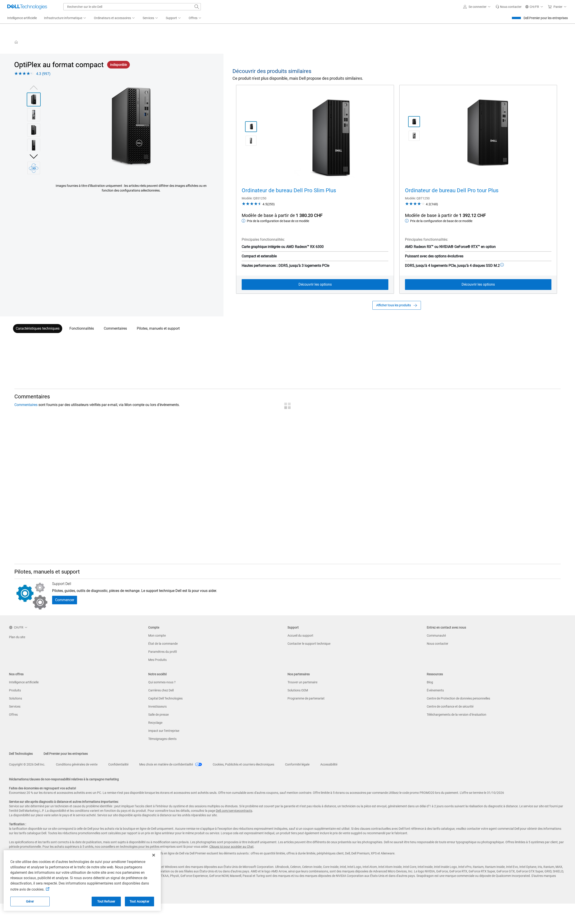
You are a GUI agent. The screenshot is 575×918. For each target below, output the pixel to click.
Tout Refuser (106, 901)
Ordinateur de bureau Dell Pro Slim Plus (289, 190)
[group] (131, 127)
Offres (13, 714)
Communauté (436, 635)
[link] (508, 6)
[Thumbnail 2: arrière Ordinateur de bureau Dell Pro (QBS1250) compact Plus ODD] (251, 141)
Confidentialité (118, 764)
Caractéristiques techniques (38, 328)
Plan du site (17, 637)
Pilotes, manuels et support (158, 328)
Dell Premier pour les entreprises (546, 18)
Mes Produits (157, 660)
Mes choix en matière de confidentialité (166, 764)
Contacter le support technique (309, 643)
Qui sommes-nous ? (162, 682)
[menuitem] (65, 18)
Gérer (30, 901)
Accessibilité (328, 764)
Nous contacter (437, 643)
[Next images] (34, 156)
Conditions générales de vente (76, 764)
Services (14, 706)
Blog (430, 682)
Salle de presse (158, 714)
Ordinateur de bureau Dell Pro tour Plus (451, 190)
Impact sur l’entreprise (163, 731)
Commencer (64, 600)
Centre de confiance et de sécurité (450, 706)
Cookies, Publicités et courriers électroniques (243, 764)
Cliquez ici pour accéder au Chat (231, 846)
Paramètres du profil (162, 651)
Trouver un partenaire (302, 682)
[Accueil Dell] (16, 42)
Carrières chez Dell (161, 690)
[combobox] (132, 6)
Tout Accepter (139, 901)
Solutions (15, 698)
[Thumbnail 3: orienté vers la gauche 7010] (33, 130)
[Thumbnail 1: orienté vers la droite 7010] (33, 99)
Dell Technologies (21, 753)
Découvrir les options (315, 284)
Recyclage (155, 722)
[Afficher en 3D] (33, 168)
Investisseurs (157, 706)
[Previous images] (34, 87)
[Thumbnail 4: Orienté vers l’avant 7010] (33, 145)
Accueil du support (300, 635)
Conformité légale (297, 764)
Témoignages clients (162, 739)
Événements (435, 690)
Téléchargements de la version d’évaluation (456, 714)
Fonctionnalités (81, 328)
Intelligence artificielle (24, 682)
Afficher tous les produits (393, 305)
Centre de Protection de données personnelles (458, 698)
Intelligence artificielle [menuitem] (22, 18)
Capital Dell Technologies (165, 698)
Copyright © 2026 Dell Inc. (27, 764)
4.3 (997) (43, 74)
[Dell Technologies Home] (27, 6)
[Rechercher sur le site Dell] (196, 6)
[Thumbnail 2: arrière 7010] (33, 114)
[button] (477, 6)
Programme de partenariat (306, 698)
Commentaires (115, 328)
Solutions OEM (298, 690)
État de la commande (163, 643)
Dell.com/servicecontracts (234, 810)
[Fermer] (154, 855)
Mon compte (157, 635)
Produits (15, 690)
